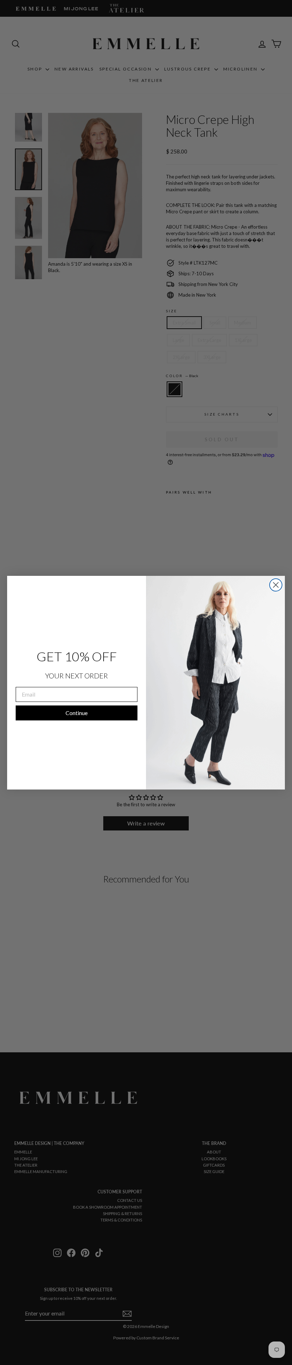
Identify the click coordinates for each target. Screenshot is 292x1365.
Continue (77, 712)
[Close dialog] (276, 585)
